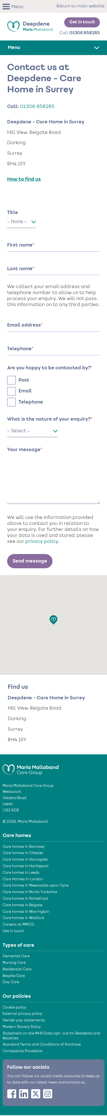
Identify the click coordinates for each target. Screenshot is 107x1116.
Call (79, 33)
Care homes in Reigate (22, 905)
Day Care (11, 982)
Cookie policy (14, 1007)
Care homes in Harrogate (25, 860)
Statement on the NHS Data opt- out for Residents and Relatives (51, 1036)
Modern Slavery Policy (22, 1027)
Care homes (17, 835)
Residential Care (17, 969)
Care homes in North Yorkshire (30, 892)
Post (24, 380)
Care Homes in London (23, 879)
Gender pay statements (24, 1020)
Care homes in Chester (23, 853)
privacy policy (41, 541)
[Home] (30, 767)
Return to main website (80, 6)
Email (25, 391)
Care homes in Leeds (21, 873)
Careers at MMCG (18, 924)
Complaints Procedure (22, 1051)
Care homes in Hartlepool (26, 866)
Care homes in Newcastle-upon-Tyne (35, 885)
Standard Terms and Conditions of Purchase (42, 1044)
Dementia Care (16, 956)
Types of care (18, 945)
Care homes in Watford (23, 918)
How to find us (24, 179)
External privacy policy (22, 1014)
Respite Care (14, 976)
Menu (17, 7)
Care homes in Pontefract (25, 899)
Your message (24, 449)
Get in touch (82, 22)
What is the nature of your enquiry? (48, 419)
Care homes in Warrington (26, 912)
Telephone (31, 402)
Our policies (17, 996)
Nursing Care (14, 963)
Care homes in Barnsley (24, 847)
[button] (15, 6)
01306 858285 (37, 107)
